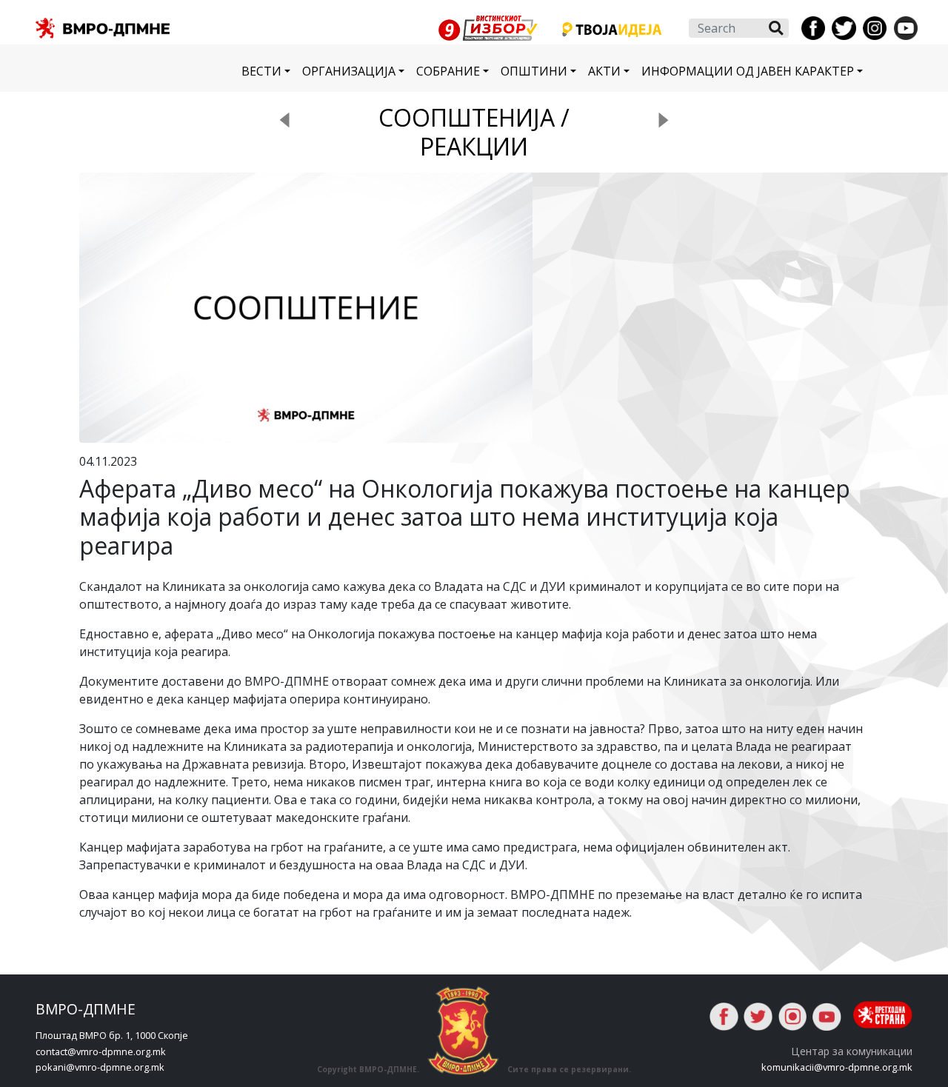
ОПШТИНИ (534, 71)
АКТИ (604, 71)
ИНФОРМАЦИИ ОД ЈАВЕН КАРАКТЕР (747, 71)
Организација (348, 71)
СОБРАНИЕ (448, 71)
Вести (261, 71)
